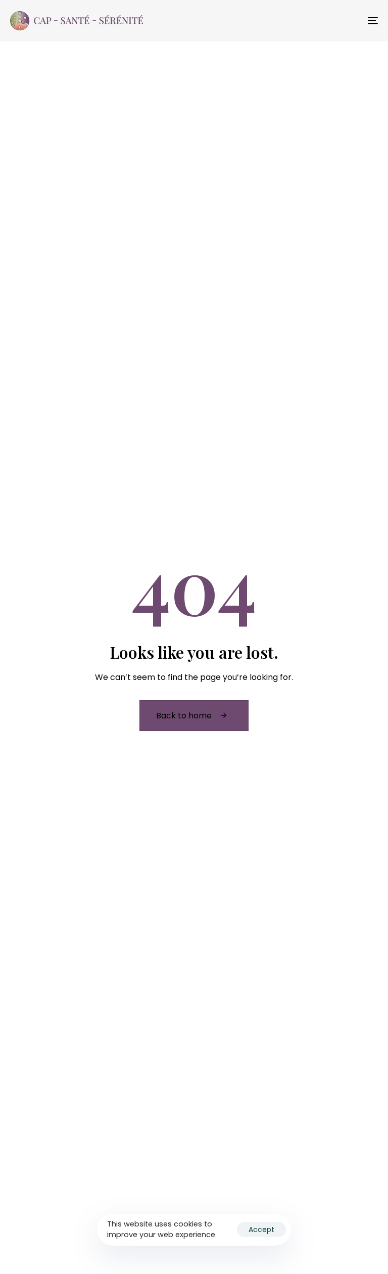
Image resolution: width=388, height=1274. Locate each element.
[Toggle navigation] (316, 20)
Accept (261, 1229)
